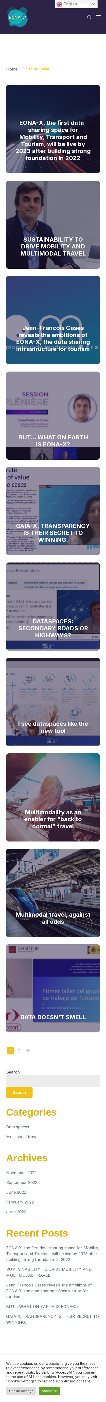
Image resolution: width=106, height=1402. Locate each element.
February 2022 (20, 1202)
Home (12, 69)
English (69, 3)
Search (13, 1072)
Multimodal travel (22, 1136)
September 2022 (21, 1182)
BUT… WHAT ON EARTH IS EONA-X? (42, 1306)
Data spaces (17, 1126)
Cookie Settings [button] (21, 1391)
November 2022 (21, 1172)
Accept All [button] (49, 1391)
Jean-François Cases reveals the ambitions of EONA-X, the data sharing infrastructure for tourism (49, 1291)
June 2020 (16, 1211)
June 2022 (16, 1192)
